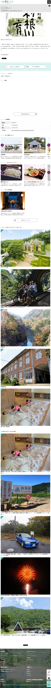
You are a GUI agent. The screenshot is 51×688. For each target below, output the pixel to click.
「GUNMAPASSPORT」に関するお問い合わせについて (11, 10)
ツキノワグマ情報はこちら (6, 7)
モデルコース (4, 655)
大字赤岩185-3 (5, 54)
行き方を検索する (36, 66)
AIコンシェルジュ (17, 653)
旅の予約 (15, 659)
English (28, 669)
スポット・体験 (4, 653)
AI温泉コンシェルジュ (18, 655)
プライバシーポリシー (32, 655)
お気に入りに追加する (15, 66)
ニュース (15, 661)
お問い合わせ (30, 659)
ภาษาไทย (29, 675)
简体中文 (29, 673)
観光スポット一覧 (25, 220)
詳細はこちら (3, 681)
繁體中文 (29, 671)
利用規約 (29, 657)
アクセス (15, 657)
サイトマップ (30, 653)
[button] (2, 145)
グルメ (2, 657)
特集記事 (3, 661)
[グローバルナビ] (49, 2)
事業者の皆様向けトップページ (8, 669)
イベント (3, 663)
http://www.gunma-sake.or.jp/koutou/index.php (23, 130)
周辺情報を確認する (25, 114)
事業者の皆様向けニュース (7, 671)
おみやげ (3, 659)
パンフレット (16, 663)
